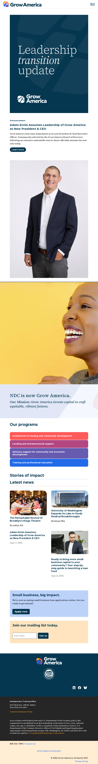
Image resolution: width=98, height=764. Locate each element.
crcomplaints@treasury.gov (40, 733)
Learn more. (59, 733)
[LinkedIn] (74, 687)
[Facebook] (79, 687)
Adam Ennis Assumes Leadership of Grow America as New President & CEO (27, 535)
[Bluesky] (85, 687)
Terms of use (81, 761)
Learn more (18, 149)
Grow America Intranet (49, 750)
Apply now (21, 611)
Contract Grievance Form (21, 711)
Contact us (30, 743)
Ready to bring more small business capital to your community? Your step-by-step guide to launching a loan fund (69, 565)
